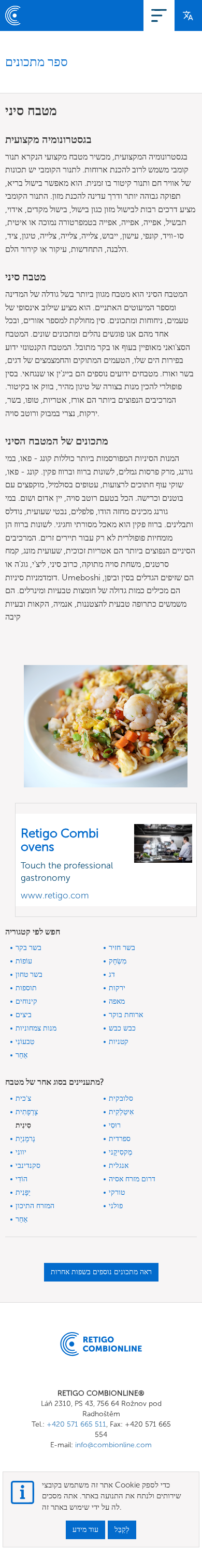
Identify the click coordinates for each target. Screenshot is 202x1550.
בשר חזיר (122, 947)
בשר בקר (28, 947)
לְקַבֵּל (121, 1529)
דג (112, 974)
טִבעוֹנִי (25, 1041)
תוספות (26, 988)
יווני (21, 1152)
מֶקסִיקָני (120, 1152)
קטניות (118, 1041)
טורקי (117, 1192)
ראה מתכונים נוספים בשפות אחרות (101, 1272)
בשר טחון (29, 974)
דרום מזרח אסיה (132, 1179)
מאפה (117, 1001)
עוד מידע (85, 1529)
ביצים (24, 1014)
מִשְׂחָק (117, 961)
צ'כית (23, 1098)
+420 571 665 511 (76, 1424)
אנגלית (118, 1165)
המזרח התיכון (35, 1205)
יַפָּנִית (23, 1192)
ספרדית (120, 1138)
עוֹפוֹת (24, 961)
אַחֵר (21, 1055)
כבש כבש (122, 1028)
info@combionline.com (113, 1445)
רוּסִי (115, 1125)
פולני (116, 1205)
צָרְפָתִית (27, 1112)
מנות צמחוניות (36, 1028)
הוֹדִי (21, 1179)
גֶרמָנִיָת (25, 1138)
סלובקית (121, 1098)
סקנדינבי (28, 1165)
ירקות (117, 988)
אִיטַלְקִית (121, 1112)
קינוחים (26, 1001)
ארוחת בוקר (126, 1014)
